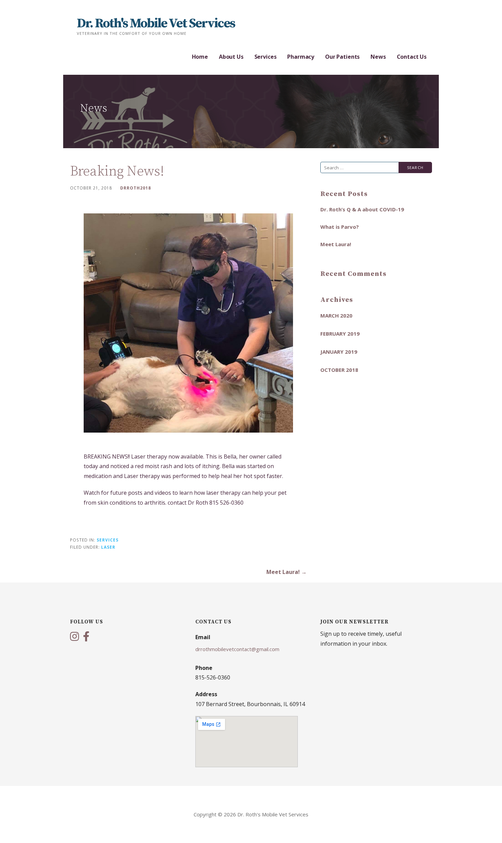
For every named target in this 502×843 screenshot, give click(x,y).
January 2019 (338, 351)
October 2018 (339, 369)
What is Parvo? (339, 226)
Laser (108, 547)
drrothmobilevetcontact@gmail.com (237, 649)
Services (265, 56)
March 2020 (336, 315)
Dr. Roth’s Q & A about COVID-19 (362, 209)
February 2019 (340, 333)
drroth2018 (135, 188)
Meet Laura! (335, 244)
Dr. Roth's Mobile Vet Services (156, 23)
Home (200, 56)
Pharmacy (300, 56)
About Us (231, 56)
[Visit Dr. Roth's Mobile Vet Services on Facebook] (86, 637)
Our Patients (342, 56)
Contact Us (412, 56)
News (378, 56)
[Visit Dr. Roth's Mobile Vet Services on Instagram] (74, 637)
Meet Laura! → (286, 572)
